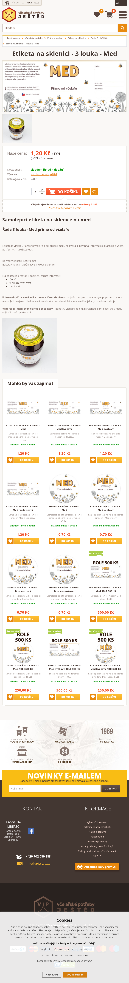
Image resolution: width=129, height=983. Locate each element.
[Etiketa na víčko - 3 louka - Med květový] (106, 488)
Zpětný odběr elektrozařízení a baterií (97, 851)
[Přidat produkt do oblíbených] (86, 191)
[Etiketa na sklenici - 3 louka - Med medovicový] (23, 488)
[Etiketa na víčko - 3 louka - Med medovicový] (64, 570)
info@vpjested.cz (38, 863)
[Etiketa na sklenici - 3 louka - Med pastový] (106, 407)
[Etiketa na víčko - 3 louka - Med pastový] (23, 570)
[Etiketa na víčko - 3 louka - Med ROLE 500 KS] (23, 647)
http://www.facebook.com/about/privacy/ (70, 960)
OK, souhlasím (75, 974)
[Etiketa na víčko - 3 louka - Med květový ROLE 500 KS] (106, 647)
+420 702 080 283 (38, 856)
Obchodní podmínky (97, 841)
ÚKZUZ (97, 856)
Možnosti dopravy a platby (64, 208)
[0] (97, 14)
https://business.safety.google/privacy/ (68, 949)
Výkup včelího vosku (97, 822)
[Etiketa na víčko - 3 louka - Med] (64, 488)
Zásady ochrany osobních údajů (97, 846)
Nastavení (52, 974)
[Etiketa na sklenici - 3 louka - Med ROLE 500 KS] (106, 570)
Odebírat (111, 788)
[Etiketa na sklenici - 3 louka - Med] (23, 407)
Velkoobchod (97, 836)
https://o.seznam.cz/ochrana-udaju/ (69, 955)
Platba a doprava (97, 831)
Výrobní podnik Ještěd (44, 174)
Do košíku (68, 191)
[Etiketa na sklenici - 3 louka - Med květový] (64, 407)
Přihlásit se (18, 2)
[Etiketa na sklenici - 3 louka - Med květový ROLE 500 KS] (64, 647)
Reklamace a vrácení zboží (97, 826)
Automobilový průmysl (100, 867)
